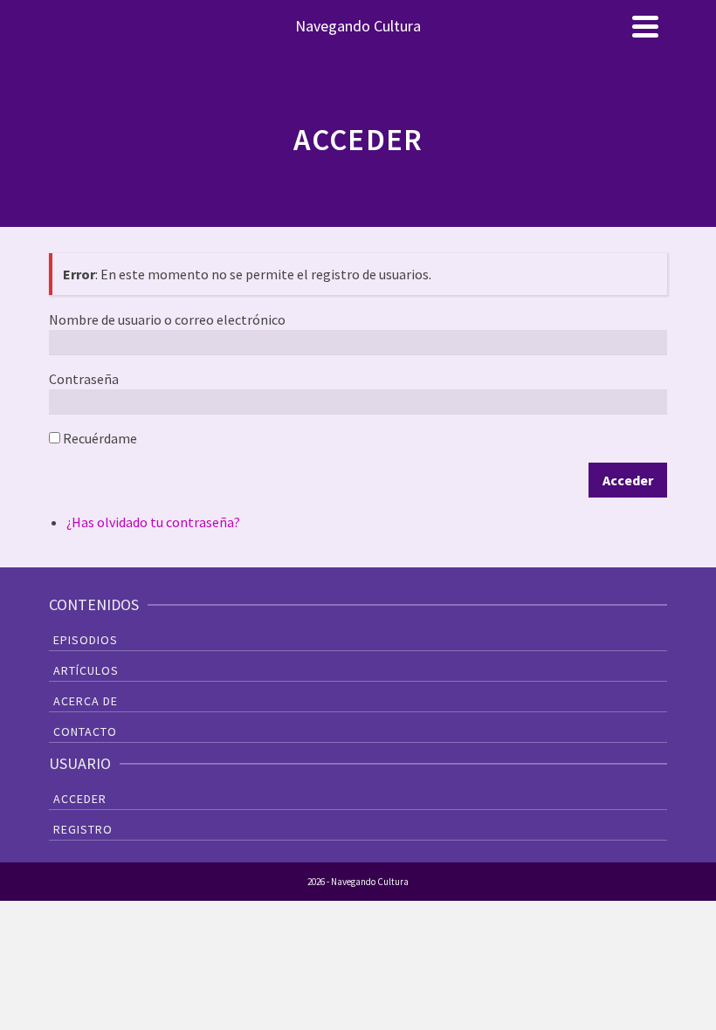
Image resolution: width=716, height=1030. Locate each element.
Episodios (85, 640)
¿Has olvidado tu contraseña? (153, 522)
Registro (83, 829)
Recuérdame (100, 438)
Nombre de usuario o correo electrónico (167, 319)
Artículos (86, 670)
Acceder (627, 480)
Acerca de (85, 701)
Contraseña (84, 379)
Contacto (85, 731)
